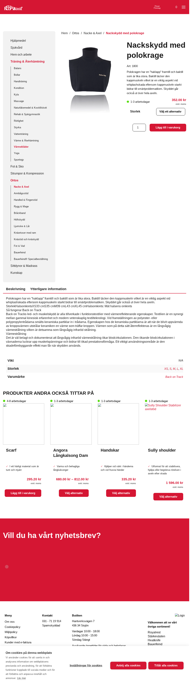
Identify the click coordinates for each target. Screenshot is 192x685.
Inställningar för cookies (86, 665)
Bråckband (20, 213)
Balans (17, 68)
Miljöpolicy (11, 632)
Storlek (135, 111)
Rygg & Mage (21, 206)
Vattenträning (21, 134)
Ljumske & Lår (22, 226)
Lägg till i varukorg (168, 127)
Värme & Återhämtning (26, 140)
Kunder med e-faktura (18, 642)
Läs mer (21, 678)
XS (166, 368)
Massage (19, 101)
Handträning (20, 81)
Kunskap (16, 272)
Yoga (16, 153)
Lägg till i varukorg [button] (23, 493)
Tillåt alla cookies (166, 665)
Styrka (17, 127)
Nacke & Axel (21, 186)
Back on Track (174, 376)
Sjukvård (16, 47)
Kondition (19, 88)
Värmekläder (21, 146)
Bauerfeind (20, 252)
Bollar (17, 74)
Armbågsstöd (21, 193)
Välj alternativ (74, 493)
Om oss (10, 621)
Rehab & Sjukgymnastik (27, 114)
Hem (64, 33)
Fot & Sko (17, 166)
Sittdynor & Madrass (23, 265)
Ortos (14, 180)
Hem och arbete (21, 54)
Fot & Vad (19, 245)
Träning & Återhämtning (27, 61)
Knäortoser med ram (25, 232)
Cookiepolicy (12, 626)
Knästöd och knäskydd (26, 239)
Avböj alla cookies (128, 665)
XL (181, 368)
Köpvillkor (11, 637)
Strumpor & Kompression (27, 173)
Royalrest (154, 632)
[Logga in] (165, 7)
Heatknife (154, 640)
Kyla (16, 94)
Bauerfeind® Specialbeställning (31, 259)
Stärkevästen (156, 636)
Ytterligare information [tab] (48, 289)
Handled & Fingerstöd (25, 199)
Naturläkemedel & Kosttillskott (30, 107)
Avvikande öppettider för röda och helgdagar (99, 645)
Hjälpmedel (18, 40)
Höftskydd (19, 219)
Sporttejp (19, 159)
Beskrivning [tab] (15, 289)
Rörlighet (18, 120)
